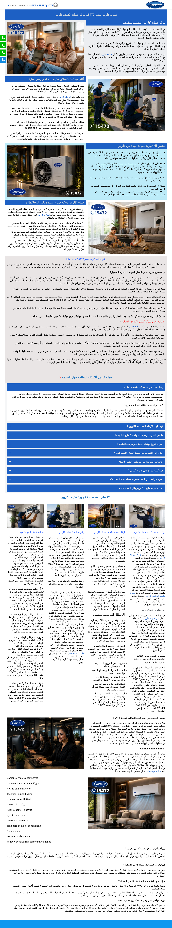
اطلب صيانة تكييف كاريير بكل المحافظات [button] (141, 488)
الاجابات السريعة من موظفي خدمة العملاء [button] (141, 461)
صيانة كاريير (106, 54)
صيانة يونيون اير (154, 771)
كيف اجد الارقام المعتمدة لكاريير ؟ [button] (145, 426)
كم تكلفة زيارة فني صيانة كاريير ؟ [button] (145, 470)
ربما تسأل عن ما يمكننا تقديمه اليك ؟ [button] (143, 387)
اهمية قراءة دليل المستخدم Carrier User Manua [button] (136, 479)
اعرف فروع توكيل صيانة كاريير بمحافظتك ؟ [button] (140, 444)
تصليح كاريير (135, 327)
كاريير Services (76, 653)
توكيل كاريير (65, 97)
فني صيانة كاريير (151, 618)
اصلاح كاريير (44, 215)
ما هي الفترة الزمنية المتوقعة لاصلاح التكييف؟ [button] (139, 435)
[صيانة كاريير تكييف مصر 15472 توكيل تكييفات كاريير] (155, 4)
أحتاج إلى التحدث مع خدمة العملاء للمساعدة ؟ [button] (138, 452)
